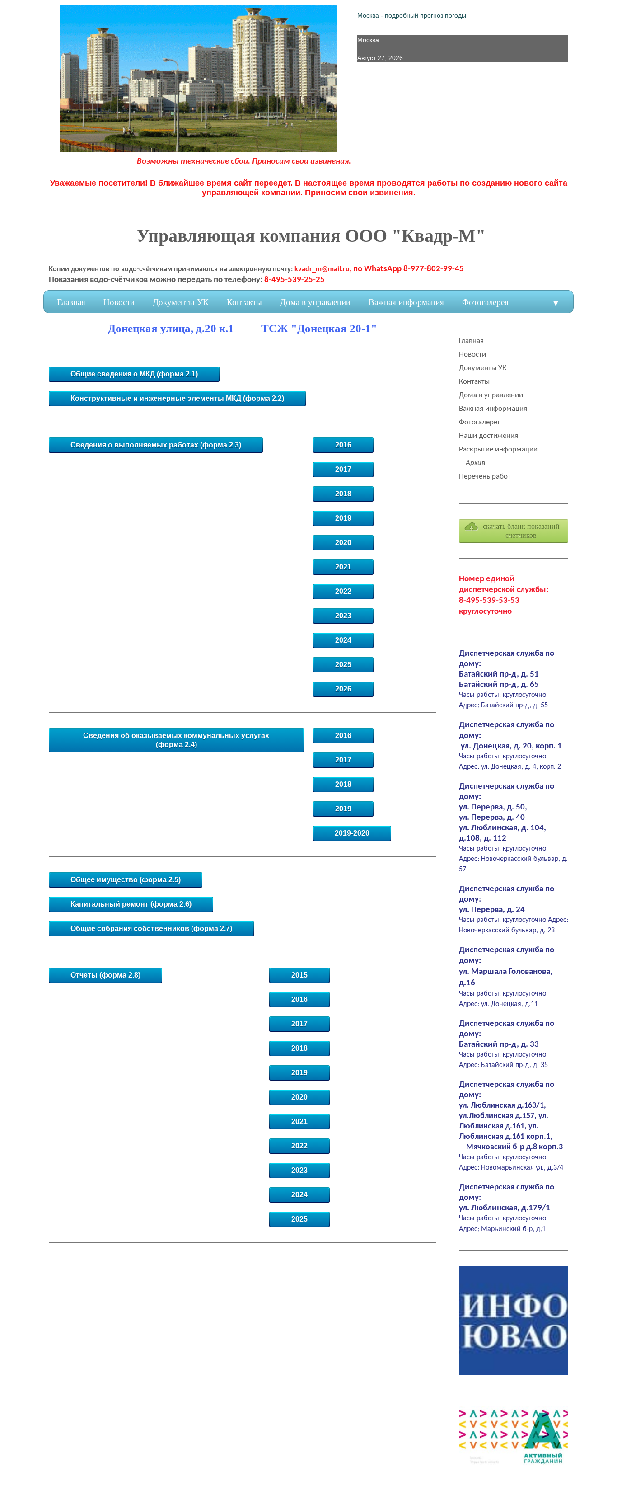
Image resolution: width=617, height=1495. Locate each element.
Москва (368, 39)
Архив (475, 463)
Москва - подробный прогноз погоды (411, 15)
